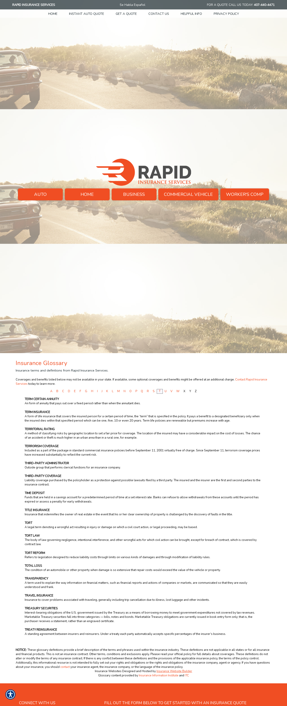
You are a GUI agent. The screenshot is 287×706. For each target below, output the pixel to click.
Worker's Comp (244, 194)
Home (87, 194)
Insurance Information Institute (158, 675)
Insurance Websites (108, 671)
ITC (187, 675)
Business (134, 194)
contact (65, 667)
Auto (40, 194)
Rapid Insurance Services (33, 5)
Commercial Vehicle (188, 194)
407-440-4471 (264, 5)
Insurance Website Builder (174, 671)
